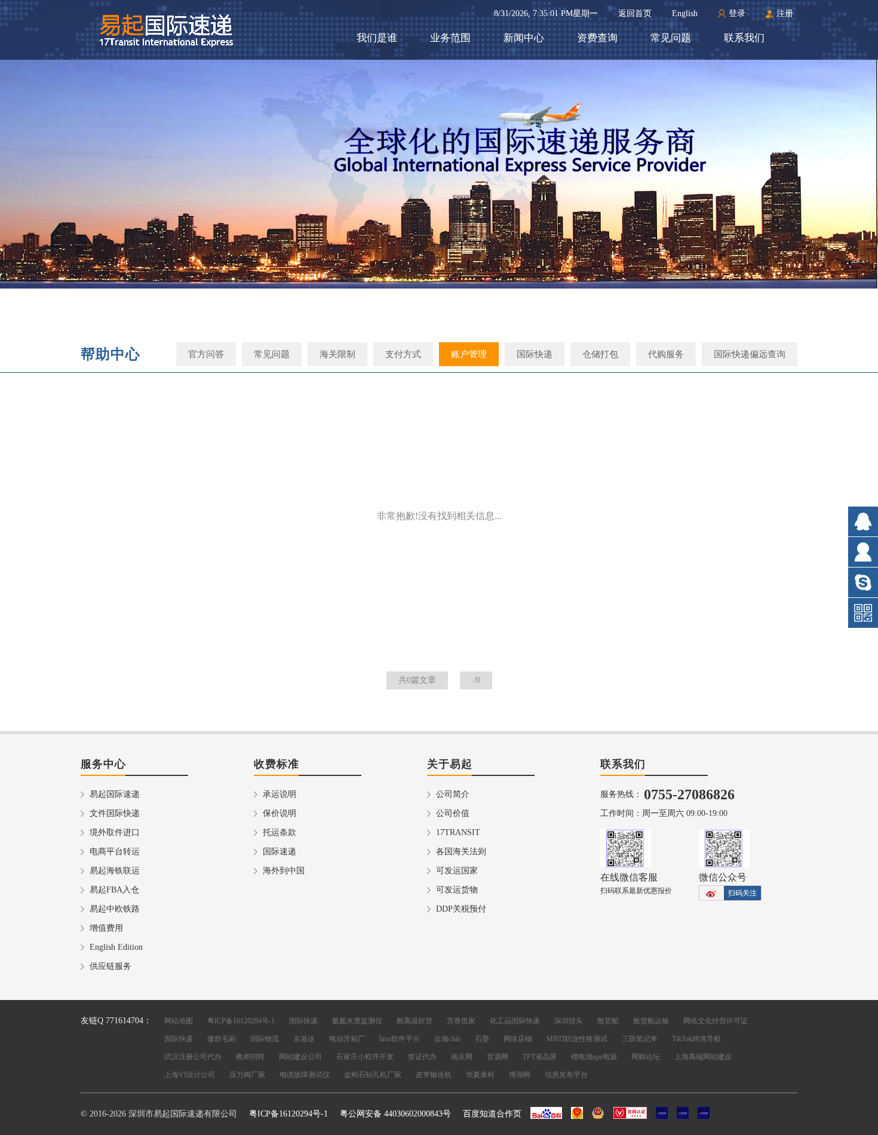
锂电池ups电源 (594, 1057)
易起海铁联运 (115, 870)
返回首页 (635, 13)
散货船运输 (651, 1021)
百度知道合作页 (492, 1113)
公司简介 (452, 794)
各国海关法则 (461, 851)
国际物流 (264, 1039)
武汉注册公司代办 (193, 1057)
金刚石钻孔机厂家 (372, 1074)
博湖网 (519, 1074)
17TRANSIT (458, 832)
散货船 (608, 1021)
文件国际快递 (115, 813)
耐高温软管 (414, 1021)
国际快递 (534, 354)
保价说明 (279, 813)
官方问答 (206, 354)
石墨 (482, 1039)
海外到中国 (284, 870)
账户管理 (469, 354)
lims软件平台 (399, 1039)
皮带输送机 (434, 1074)
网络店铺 (518, 1039)
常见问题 (670, 38)
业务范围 (450, 38)
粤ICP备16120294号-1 (241, 1021)
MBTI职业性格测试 (577, 1039)
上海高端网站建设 (703, 1057)
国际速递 (279, 851)
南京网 (461, 1057)
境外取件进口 (115, 832)
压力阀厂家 (247, 1074)
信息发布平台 (566, 1074)
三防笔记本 (640, 1039)
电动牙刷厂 (347, 1039)
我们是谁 (377, 38)
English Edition (116, 947)
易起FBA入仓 (114, 889)
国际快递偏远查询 (749, 354)
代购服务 (666, 354)
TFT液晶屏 (540, 1057)
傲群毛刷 (221, 1039)
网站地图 (178, 1021)
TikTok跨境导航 (696, 1039)
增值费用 (106, 928)
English (685, 13)
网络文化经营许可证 (715, 1021)
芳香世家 (461, 1021)
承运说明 (279, 794)
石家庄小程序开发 (365, 1057)
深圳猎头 (568, 1021)
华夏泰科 (480, 1074)
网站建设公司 (300, 1057)
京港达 (304, 1039)
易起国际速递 (115, 794)
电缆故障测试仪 (305, 1074)
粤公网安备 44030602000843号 (395, 1113)
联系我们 (744, 38)
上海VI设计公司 (189, 1074)
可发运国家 (457, 870)
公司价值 (452, 813)
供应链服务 (110, 966)
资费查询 (597, 38)
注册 (784, 13)
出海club (447, 1039)
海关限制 (337, 354)
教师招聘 (250, 1057)
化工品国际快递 (515, 1021)
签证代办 (422, 1057)
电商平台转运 (115, 851)
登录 (737, 13)
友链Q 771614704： (116, 1020)
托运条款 (279, 832)
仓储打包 (600, 354)
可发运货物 (457, 889)
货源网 (497, 1057)
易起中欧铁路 (115, 908)
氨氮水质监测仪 (357, 1021)
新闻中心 (524, 38)
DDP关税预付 (461, 908)
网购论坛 (645, 1057)
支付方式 (403, 354)
